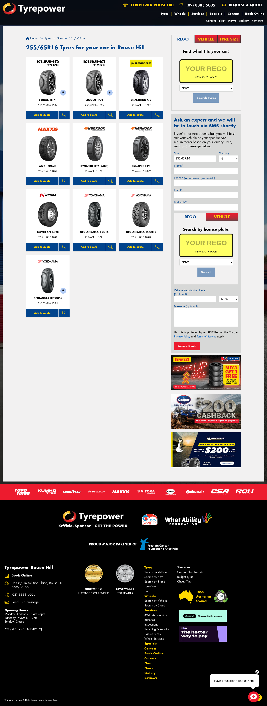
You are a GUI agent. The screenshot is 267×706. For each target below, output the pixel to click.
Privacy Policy (182, 336)
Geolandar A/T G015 (94, 232)
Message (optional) (186, 306)
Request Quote (187, 346)
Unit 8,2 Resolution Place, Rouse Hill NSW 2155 (37, 585)
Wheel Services (154, 639)
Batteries (149, 620)
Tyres (165, 14)
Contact (233, 14)
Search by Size (153, 577)
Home (33, 38)
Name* (178, 166)
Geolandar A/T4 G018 (141, 232)
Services (197, 14)
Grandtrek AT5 (141, 100)
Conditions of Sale (48, 699)
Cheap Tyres (185, 581)
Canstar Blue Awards (190, 572)
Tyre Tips (149, 591)
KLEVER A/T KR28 (48, 232)
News (232, 20)
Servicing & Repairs (156, 629)
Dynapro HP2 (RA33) (94, 166)
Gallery (244, 20)
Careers (211, 20)
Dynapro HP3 (141, 166)
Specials (216, 14)
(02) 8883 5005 (201, 5)
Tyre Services (152, 634)
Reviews (257, 20)
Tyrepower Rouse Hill (151, 5)
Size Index (183, 567)
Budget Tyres (185, 577)
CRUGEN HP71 (48, 100)
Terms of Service (206, 336)
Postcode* (180, 202)
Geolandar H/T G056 (48, 298)
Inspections (151, 624)
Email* (178, 190)
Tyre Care (150, 586)
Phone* (194, 178)
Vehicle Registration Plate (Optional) (189, 292)
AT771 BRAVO (47, 166)
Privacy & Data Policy (26, 699)
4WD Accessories (155, 615)
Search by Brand (154, 582)
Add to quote (42, 114)
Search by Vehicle (155, 572)
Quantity (224, 153)
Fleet (222, 20)
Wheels (180, 14)
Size (176, 153)
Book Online (254, 14)
